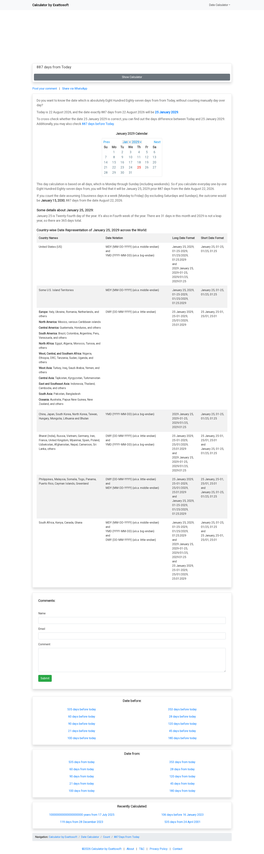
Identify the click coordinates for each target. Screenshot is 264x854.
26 (147, 167)
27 (154, 167)
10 (130, 157)
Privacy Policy (159, 849)
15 (114, 162)
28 (106, 172)
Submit (45, 678)
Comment (44, 644)
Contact (177, 849)
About (131, 849)
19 (147, 162)
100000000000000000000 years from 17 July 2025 (81, 814)
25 (139, 167)
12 (147, 157)
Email (41, 629)
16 (122, 162)
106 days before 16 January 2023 (182, 814)
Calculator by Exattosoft (50, 5)
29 (114, 172)
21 (106, 167)
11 (139, 157)
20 (154, 162)
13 (154, 157)
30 (122, 172)
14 (106, 162)
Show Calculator (132, 77)
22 (114, 167)
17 (130, 162)
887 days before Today (98, 124)
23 (122, 167)
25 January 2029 (166, 112)
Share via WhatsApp (74, 88)
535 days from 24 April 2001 (182, 822)
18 (139, 162)
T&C (142, 849)
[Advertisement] (132, 38)
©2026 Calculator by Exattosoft (102, 849)
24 (130, 167)
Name (42, 613)
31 (130, 172)
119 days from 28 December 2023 (81, 822)
